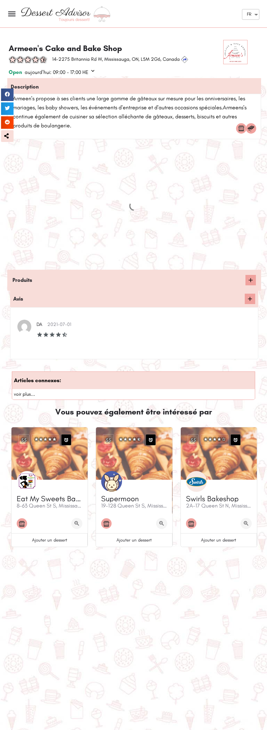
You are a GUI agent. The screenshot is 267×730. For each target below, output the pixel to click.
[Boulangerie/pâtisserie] (243, 128)
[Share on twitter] (7, 108)
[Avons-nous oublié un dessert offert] (250, 280)
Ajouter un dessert (49, 540)
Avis (18, 299)
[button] (7, 136)
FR (249, 14)
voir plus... (24, 394)
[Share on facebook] (7, 95)
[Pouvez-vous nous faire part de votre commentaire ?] (250, 299)
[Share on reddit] (7, 122)
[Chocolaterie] (253, 128)
